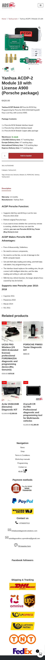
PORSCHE (30, 175)
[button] (39, 28)
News (22, 447)
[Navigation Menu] (40, 5)
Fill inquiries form (24, 546)
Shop (22, 451)
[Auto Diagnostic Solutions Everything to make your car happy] (9, 5)
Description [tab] (6, 188)
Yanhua (36, 175)
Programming (22, 463)
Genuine (16, 175)
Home (4, 19)
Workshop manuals (22, 459)
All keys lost (9, 175)
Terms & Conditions (22, 455)
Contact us (22, 467)
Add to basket (26, 156)
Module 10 (23, 175)
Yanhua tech (13, 19)
